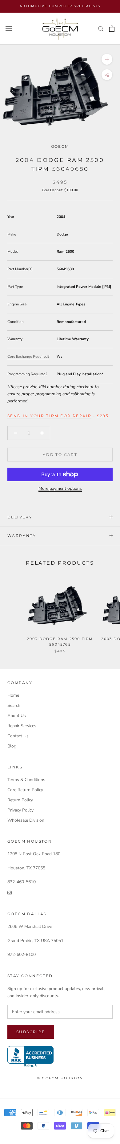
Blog (11, 746)
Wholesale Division (25, 820)
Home (13, 695)
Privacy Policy (20, 810)
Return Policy (20, 800)
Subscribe (30, 1031)
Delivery (19, 517)
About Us (16, 716)
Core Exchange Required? (28, 356)
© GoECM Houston (60, 1078)
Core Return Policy (25, 790)
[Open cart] (111, 29)
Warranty (21, 535)
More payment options (60, 488)
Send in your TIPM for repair (49, 415)
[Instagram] (9, 892)
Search (13, 705)
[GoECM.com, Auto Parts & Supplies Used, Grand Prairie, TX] (30, 1056)
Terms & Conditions (26, 780)
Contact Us (18, 736)
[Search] (101, 28)
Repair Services (21, 726)
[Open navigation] (9, 28)
